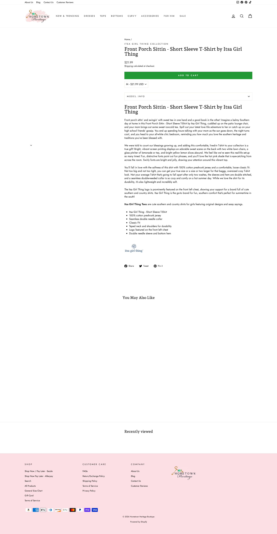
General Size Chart (33, 490)
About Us (29, 2)
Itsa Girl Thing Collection (146, 43)
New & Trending (67, 15)
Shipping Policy (90, 480)
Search (28, 480)
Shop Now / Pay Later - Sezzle (39, 471)
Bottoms (117, 15)
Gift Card (29, 495)
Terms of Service (32, 500)
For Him (169, 15)
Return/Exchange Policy (94, 476)
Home (127, 39)
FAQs (85, 471)
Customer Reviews (65, 2)
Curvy (132, 15)
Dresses (89, 15)
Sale (183, 15)
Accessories (150, 15)
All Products (30, 485)
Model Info (136, 96)
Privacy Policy (89, 490)
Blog (38, 2)
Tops (103, 15)
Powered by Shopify (138, 521)
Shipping (128, 66)
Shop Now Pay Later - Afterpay (39, 476)
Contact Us (48, 2)
